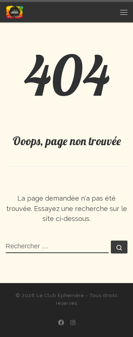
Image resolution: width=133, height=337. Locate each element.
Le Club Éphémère (60, 295)
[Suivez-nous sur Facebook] (61, 322)
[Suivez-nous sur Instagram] (72, 322)
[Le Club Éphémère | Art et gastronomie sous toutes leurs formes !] (14, 11)
